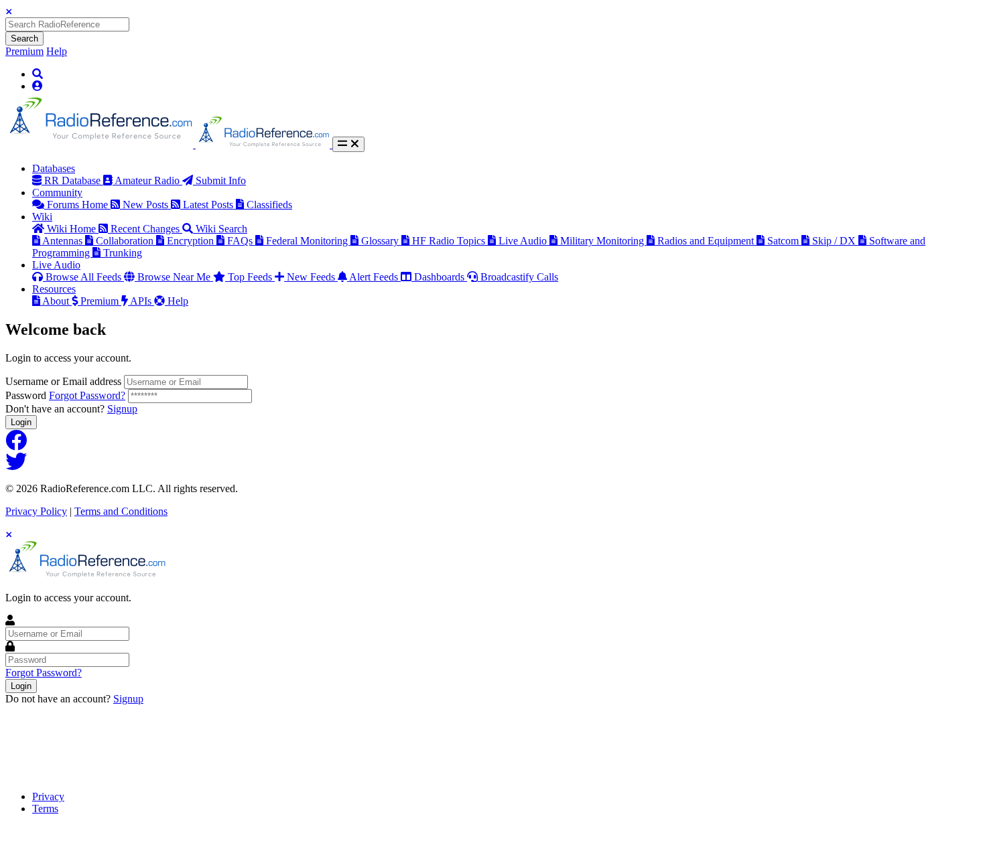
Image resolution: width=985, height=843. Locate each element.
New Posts (147, 204)
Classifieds (269, 204)
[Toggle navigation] (348, 144)
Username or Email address (63, 381)
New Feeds (312, 277)
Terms (45, 808)
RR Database (73, 180)
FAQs (241, 240)
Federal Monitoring (308, 240)
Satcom (784, 240)
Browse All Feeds (85, 277)
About (57, 301)
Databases (53, 168)
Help (56, 51)
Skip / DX (835, 240)
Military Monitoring (603, 240)
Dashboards (440, 277)
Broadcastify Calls (519, 277)
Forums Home (79, 204)
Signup (122, 408)
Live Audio (524, 240)
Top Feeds (251, 277)
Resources (54, 289)
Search (24, 38)
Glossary (381, 240)
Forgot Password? (87, 395)
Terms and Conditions (121, 511)
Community (57, 192)
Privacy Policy (36, 511)
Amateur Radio (148, 180)
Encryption (191, 240)
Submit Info (221, 180)
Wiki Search (221, 228)
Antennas (63, 240)
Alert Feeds (375, 277)
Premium (24, 51)
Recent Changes (146, 228)
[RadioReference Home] (100, 144)
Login (21, 422)
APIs (142, 301)
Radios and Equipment (707, 240)
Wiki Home (72, 228)
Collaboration (126, 240)
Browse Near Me (175, 277)
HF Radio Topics (450, 240)
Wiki (42, 216)
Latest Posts (209, 204)
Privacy (48, 796)
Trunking (122, 252)
